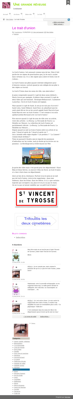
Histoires (17, 355)
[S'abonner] (68, 5)
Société (16, 389)
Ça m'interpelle (19, 345)
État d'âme (17, 349)
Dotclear (67, 397)
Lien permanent (38, 32)
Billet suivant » (59, 24)
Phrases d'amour (19, 373)
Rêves (16, 383)
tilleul (16, 286)
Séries (33, 323)
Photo (16, 371)
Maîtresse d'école (20, 361)
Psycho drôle (18, 375)
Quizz (16, 377)
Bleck (16, 252)
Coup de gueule (19, 347)
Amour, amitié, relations (22, 341)
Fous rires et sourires (21, 353)
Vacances (17, 391)
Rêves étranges (19, 385)
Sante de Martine (20, 387)
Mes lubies (9, 19)
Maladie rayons (19, 365)
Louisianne (18, 32)
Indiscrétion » (44, 316)
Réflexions (17, 381)
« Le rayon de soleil (29, 316)
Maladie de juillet (19, 363)
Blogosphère (18, 343)
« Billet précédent (58, 22)
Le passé (17, 359)
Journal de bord (19, 357)
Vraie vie (17, 393)
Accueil (4, 19)
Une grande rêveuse (29, 4)
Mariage (17, 367)
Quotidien (17, 379)
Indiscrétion (20, 237)
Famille (16, 351)
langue (16, 34)
